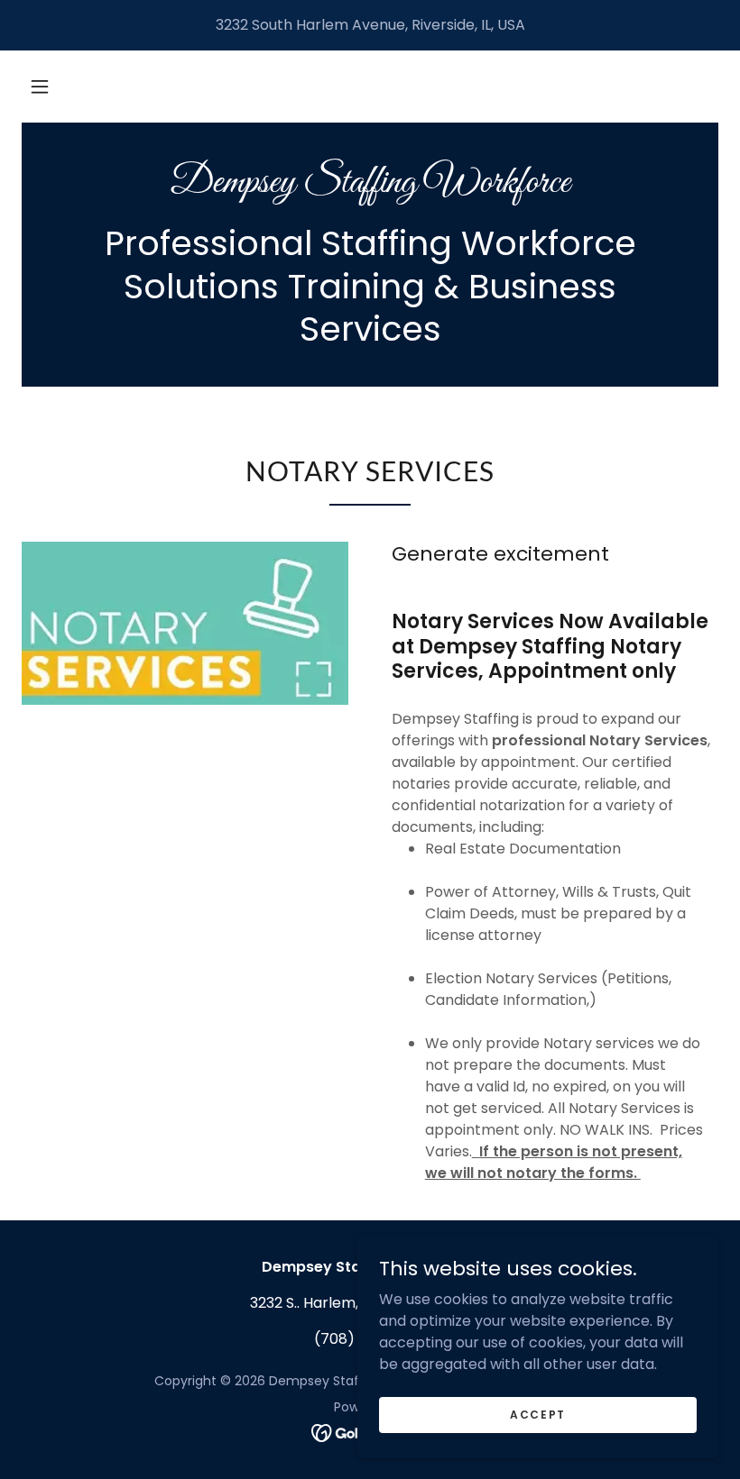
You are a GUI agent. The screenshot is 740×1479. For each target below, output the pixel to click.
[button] (40, 86)
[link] (370, 187)
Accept (538, 1413)
